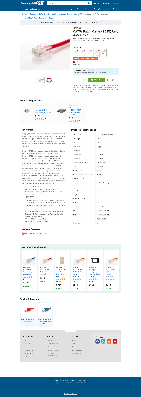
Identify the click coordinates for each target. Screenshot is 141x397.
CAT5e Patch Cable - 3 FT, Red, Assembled (46, 272)
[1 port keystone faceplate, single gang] (62, 260)
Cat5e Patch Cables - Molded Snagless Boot (45, 321)
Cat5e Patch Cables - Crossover (28, 320)
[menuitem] (98, 3)
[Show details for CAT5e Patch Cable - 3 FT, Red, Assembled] (46, 260)
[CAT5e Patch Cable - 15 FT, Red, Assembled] (45, 51)
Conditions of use (53, 343)
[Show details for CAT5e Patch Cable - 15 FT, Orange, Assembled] (112, 260)
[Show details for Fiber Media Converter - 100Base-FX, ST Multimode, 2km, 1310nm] (62, 111)
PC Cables (77, 9)
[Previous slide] (21, 270)
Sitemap (26, 357)
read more (88, 91)
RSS (109, 341)
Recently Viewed (77, 350)
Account (75, 340)
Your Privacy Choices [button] (70, 394)
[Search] (89, 3)
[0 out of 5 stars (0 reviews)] (77, 40)
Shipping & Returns (54, 350)
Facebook (97, 341)
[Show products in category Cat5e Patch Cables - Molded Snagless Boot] (45, 310)
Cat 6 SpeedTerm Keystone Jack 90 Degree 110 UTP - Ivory (43, 110)
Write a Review (99, 40)
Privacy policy (52, 347)
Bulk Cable (106, 9)
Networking (68, 9)
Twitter (103, 341)
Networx (77, 28)
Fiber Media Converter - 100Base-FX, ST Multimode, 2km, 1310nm (76, 111)
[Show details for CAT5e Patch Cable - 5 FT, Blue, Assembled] (29, 260)
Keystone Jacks (87, 9)
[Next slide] (119, 270)
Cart (73, 343)
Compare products (78, 353)
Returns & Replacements (52, 354)
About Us (27, 343)
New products (28, 353)
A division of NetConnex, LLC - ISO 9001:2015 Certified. (70, 382)
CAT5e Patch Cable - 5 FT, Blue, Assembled (29, 272)
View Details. (94, 22)
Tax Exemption (29, 350)
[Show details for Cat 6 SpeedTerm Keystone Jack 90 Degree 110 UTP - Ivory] (27, 111)
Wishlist (74, 347)
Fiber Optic (97, 9)
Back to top (71, 330)
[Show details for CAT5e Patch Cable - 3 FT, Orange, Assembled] (79, 260)
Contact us (51, 340)
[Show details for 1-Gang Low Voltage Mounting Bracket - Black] (95, 260)
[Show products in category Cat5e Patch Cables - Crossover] (28, 310)
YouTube (115, 341)
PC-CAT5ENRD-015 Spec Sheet (36, 234)
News (25, 347)
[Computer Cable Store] (32, 3)
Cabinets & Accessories (54, 9)
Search (26, 340)
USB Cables (115, 9)
